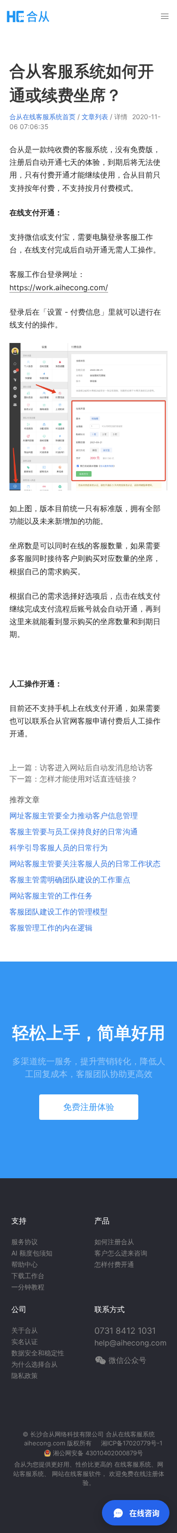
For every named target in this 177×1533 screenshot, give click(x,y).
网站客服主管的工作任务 (51, 895)
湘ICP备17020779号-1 (131, 1443)
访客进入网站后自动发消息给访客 (96, 767)
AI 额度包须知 (31, 1253)
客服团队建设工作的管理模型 (58, 911)
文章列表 (95, 117)
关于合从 (24, 1330)
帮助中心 (24, 1264)
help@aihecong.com (130, 1342)
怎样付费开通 (114, 1264)
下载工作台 (27, 1276)
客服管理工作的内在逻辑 (51, 927)
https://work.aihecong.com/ (58, 287)
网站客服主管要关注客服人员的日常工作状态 (84, 863)
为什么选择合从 (34, 1364)
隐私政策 (24, 1375)
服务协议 (24, 1242)
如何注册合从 (114, 1242)
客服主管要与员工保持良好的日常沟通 (73, 831)
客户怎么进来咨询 (120, 1253)
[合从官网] (28, 16)
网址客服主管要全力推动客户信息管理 (73, 815)
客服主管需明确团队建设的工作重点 (69, 879)
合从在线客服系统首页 (42, 117)
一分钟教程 (27, 1287)
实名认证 (24, 1341)
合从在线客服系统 (130, 1434)
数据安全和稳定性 (37, 1353)
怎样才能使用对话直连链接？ (89, 778)
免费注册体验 (88, 1107)
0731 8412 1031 (125, 1331)
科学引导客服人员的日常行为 (58, 847)
